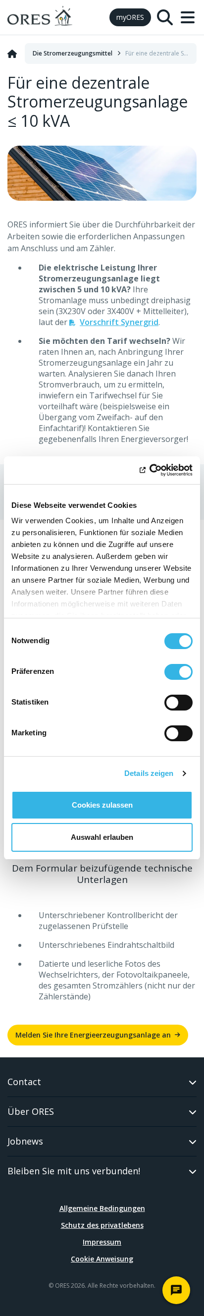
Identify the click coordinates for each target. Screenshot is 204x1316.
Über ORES (30, 1111)
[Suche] (165, 17)
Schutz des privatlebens (102, 1225)
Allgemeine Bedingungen (102, 1208)
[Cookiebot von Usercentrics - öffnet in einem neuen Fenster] (149, 470)
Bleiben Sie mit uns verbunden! (73, 1171)
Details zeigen (148, 773)
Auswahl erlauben (102, 837)
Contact (24, 1082)
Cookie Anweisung (102, 1258)
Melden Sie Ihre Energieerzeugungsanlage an (93, 1035)
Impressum (102, 1242)
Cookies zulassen (102, 805)
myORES (130, 17)
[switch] (178, 672)
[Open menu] (188, 17)
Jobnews (25, 1141)
